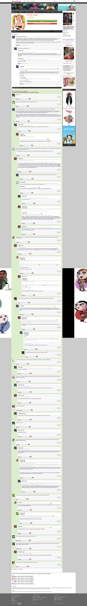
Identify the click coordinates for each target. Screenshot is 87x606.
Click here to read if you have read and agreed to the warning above (42, 21)
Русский (15, 583)
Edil (35, 588)
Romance (36, 591)
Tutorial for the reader (36, 596)
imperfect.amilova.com (67, 35)
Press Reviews (14, 597)
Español (27, 92)
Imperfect (65, 11)
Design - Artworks (18, 591)
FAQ (33, 598)
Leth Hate (38, 588)
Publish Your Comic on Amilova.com (60, 596)
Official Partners (14, 601)
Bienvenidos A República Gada (17, 588)
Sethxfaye (66, 587)
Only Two (24, 588)
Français (16, 92)
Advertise (13, 600)
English (21, 92)
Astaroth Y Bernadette (30, 588)
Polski (32, 92)
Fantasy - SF (23, 591)
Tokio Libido (43, 587)
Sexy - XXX (41, 591)
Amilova (13, 587)
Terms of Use (35, 600)
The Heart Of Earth (54, 587)
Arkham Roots (48, 587)
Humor (27, 591)
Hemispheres (17, 587)
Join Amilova (55, 1)
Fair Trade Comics (57, 598)
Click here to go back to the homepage (42, 23)
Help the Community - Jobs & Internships (40, 597)
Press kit (12, 598)
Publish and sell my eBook (58, 597)
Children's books (32, 591)
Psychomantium (38, 587)
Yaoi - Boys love (49, 591)
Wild (49, 588)
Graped (69, 587)
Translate (59, 97)
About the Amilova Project (15, 596)
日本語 (14, 581)
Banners (12, 599)
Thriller (44, 591)
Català (36, 92)
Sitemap (34, 603)
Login (60, 1)
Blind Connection (61, 587)
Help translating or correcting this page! (69, 73)
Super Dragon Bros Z (31, 587)
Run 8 (41, 588)
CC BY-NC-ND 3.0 (59, 599)
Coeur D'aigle (45, 588)
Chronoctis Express (23, 587)
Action (13, 591)
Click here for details (68, 60)
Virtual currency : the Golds (37, 599)
